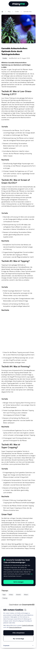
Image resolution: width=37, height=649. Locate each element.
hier (31, 574)
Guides (17, 11)
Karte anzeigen (19, 582)
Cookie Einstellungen (27, 625)
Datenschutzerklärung (15, 627)
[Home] (2, 12)
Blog (9, 11)
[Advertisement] (18, 330)
